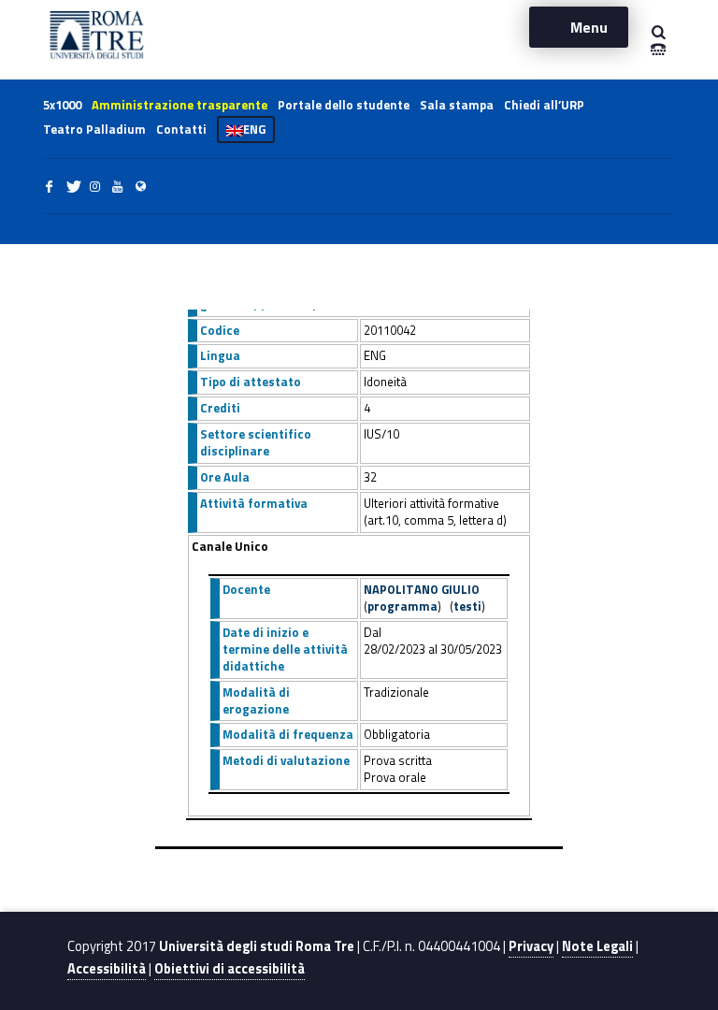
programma (402, 606)
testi (467, 606)
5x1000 (62, 104)
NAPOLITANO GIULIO (422, 589)
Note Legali (597, 946)
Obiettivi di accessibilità (229, 969)
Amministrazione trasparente (179, 104)
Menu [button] (589, 27)
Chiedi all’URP (544, 104)
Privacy (531, 946)
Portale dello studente (343, 104)
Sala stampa (457, 104)
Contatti (181, 129)
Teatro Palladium (94, 129)
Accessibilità (106, 969)
